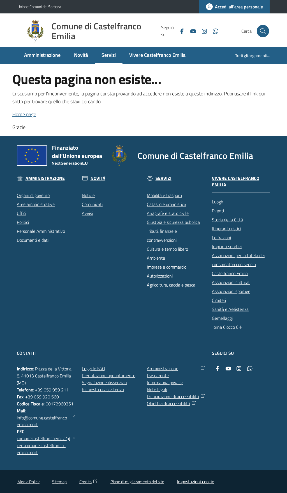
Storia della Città (227, 219)
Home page (24, 114)
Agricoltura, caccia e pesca (171, 284)
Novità (98, 178)
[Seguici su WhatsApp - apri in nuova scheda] (213, 30)
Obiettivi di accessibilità (168, 403)
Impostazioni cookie (195, 481)
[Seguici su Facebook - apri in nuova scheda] (179, 30)
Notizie (88, 195)
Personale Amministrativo (41, 231)
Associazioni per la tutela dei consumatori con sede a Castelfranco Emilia (238, 264)
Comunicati (92, 204)
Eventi (218, 210)
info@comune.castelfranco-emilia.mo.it (43, 421)
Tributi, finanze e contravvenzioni (162, 235)
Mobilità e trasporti (164, 195)
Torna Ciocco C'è (227, 327)
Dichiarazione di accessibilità (173, 396)
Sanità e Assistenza (230, 309)
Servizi (164, 178)
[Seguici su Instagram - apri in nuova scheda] (202, 30)
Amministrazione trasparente (162, 372)
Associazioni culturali (231, 282)
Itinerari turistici (226, 228)
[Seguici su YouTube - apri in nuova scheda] (190, 30)
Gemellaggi (222, 318)
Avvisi (87, 213)
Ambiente (156, 258)
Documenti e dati (32, 240)
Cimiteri (219, 300)
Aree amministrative (36, 204)
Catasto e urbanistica (166, 204)
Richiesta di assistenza (103, 389)
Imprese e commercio (166, 267)
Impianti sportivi (227, 246)
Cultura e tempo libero (167, 249)
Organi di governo (33, 195)
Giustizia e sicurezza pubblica (173, 222)
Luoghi (218, 201)
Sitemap (59, 481)
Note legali (157, 389)
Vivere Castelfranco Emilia (235, 181)
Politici (23, 222)
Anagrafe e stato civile (168, 213)
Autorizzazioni (160, 276)
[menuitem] (42, 55)
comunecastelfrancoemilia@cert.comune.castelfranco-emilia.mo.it (43, 445)
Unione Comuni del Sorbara (39, 7)
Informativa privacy (165, 382)
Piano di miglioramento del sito (137, 481)
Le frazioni (221, 237)
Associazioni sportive (231, 291)
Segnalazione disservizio (104, 382)
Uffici (21, 213)
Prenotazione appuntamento (108, 375)
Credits (85, 481)
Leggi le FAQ (93, 368)
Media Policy (28, 481)
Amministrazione (45, 178)
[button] (263, 31)
